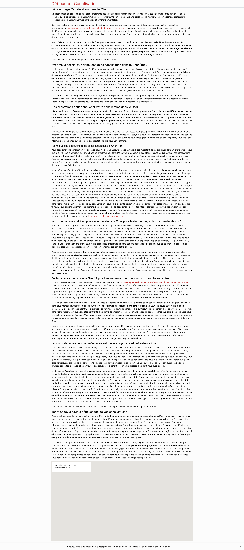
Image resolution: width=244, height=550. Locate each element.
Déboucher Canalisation (74, 3)
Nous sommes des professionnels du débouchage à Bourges (97, 28)
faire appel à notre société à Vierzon (105, 216)
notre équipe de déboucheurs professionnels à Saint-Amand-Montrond (154, 282)
